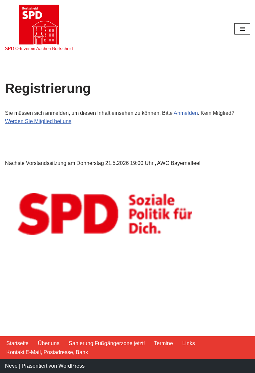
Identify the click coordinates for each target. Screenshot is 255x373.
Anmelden (186, 113)
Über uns (48, 343)
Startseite (17, 343)
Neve (11, 366)
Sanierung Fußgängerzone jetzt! (107, 343)
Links (188, 343)
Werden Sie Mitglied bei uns (38, 121)
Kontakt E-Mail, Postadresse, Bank (47, 352)
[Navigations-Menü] (242, 29)
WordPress (71, 366)
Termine (163, 343)
